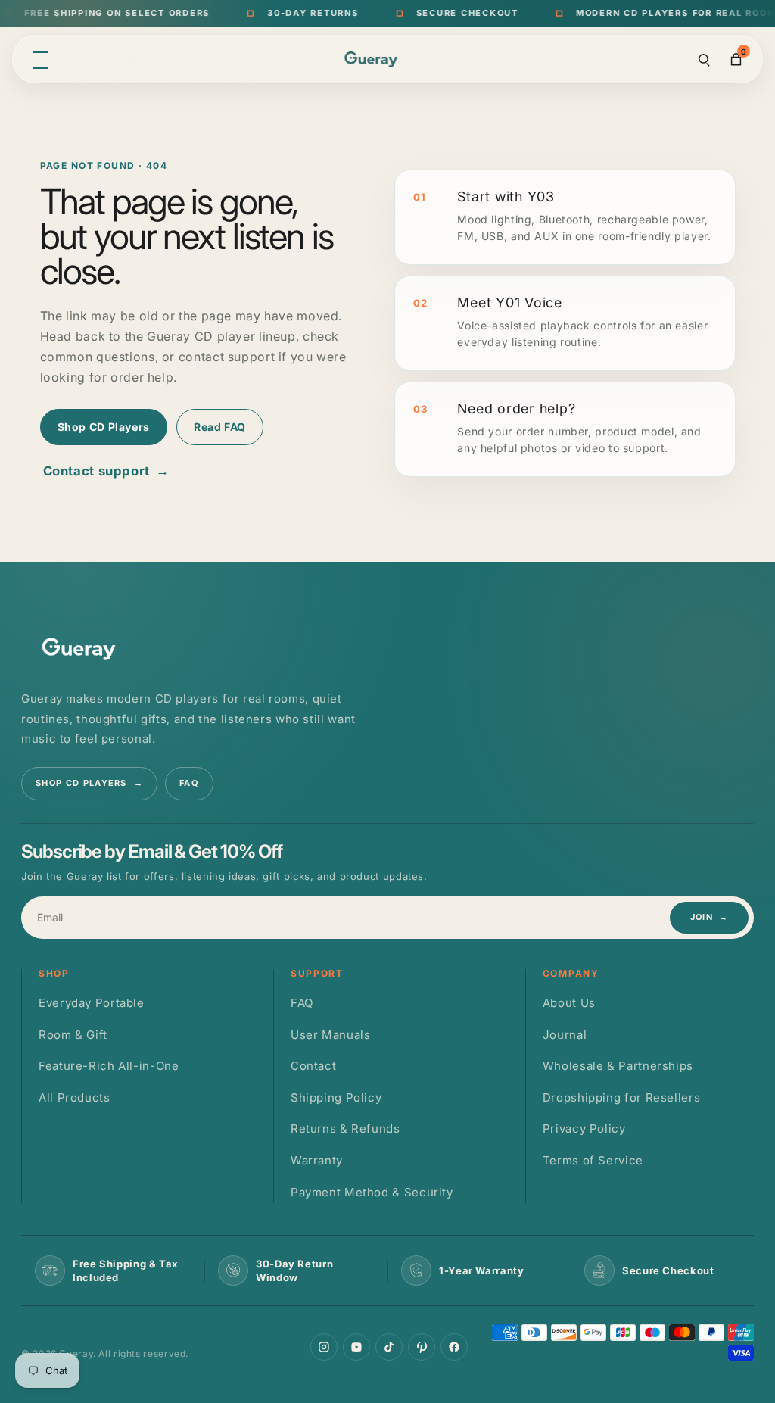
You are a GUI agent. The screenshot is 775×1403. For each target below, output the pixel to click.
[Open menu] (40, 59)
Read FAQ (220, 426)
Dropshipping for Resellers (621, 1097)
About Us (569, 1003)
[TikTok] (389, 1347)
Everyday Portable (92, 1003)
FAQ (189, 783)
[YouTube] (356, 1347)
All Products (74, 1097)
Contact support (106, 471)
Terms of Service (593, 1160)
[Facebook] (454, 1347)
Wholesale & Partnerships (618, 1065)
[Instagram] (324, 1347)
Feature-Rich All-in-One (109, 1065)
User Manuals (331, 1034)
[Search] (703, 59)
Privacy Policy (584, 1128)
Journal (565, 1034)
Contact (313, 1065)
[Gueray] (373, 59)
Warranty (317, 1160)
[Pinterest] (421, 1347)
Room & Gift (73, 1034)
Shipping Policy (336, 1097)
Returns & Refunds (345, 1128)
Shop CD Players (104, 426)
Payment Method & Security (372, 1192)
